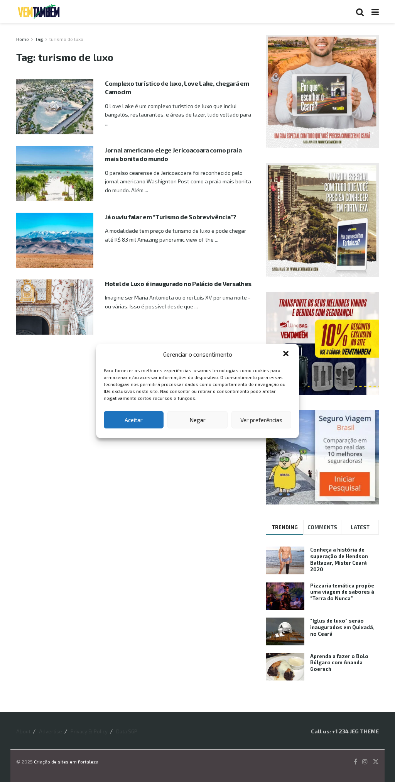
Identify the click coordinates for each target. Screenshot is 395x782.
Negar (197, 419)
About (23, 731)
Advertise (50, 731)
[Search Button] (360, 11)
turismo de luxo (66, 39)
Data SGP (126, 731)
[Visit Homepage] (38, 11)
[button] (286, 354)
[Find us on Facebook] (355, 761)
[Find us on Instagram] (365, 761)
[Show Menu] (375, 11)
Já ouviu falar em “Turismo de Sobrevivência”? (170, 216)
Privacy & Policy (89, 731)
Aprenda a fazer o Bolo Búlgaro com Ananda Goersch (339, 662)
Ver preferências (261, 419)
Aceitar (134, 419)
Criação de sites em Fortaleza (66, 761)
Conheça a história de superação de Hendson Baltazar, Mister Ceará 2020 (339, 559)
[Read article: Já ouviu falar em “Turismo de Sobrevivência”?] (54, 240)
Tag (39, 39)
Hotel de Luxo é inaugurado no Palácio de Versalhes (178, 283)
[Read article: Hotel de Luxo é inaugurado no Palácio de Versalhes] (54, 307)
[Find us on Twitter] (376, 761)
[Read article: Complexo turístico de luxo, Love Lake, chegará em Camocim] (54, 106)
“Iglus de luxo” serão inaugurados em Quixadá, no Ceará (342, 627)
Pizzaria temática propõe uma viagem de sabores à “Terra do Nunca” (342, 592)
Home (22, 39)
